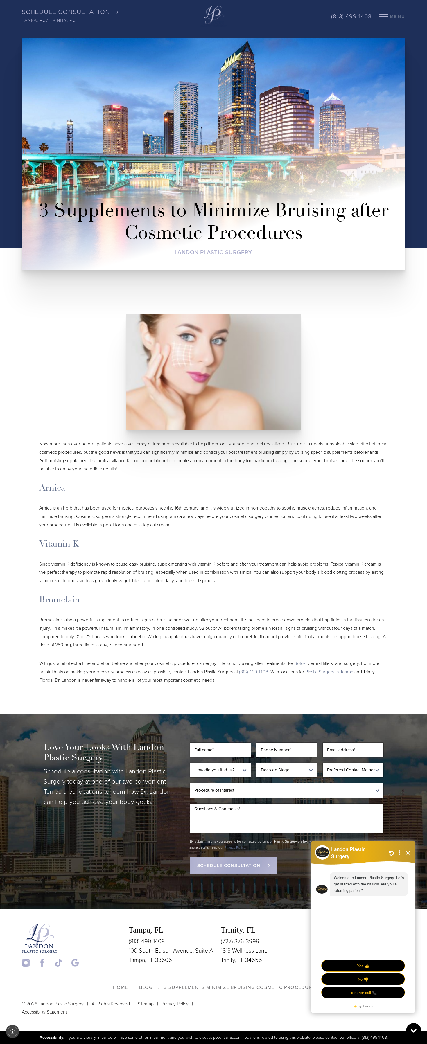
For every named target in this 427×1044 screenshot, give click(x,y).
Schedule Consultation (228, 865)
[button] (12, 1031)
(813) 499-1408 (351, 16)
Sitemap (146, 1004)
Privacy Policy (234, 847)
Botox (300, 663)
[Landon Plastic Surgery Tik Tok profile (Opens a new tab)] (62, 962)
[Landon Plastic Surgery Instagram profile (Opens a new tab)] (29, 962)
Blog (146, 987)
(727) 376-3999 (240, 941)
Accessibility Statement (44, 1012)
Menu (397, 16)
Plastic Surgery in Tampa (329, 672)
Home (120, 987)
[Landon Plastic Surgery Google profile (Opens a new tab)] (75, 962)
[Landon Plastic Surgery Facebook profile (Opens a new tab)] (46, 962)
